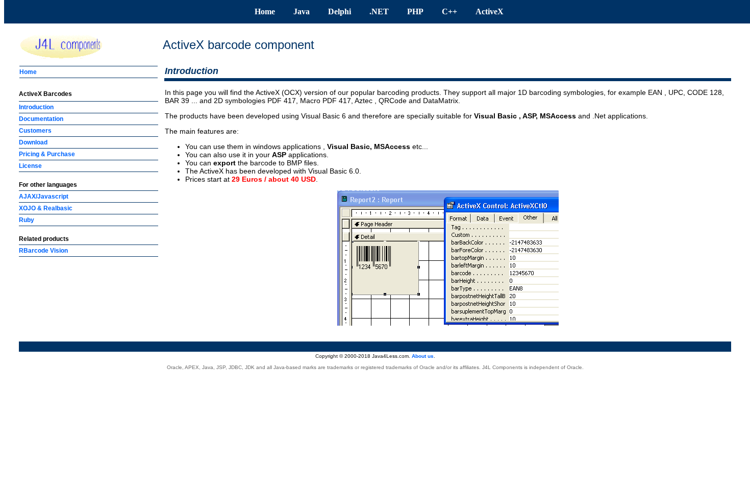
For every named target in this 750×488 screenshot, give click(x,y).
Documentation (41, 119)
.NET (379, 11)
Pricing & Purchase (47, 154)
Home (265, 11)
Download (33, 142)
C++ (449, 11)
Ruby (26, 220)
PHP (415, 11)
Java (301, 11)
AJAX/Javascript (43, 196)
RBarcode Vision (43, 250)
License (30, 165)
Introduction (36, 107)
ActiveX (490, 11)
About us (423, 356)
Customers (35, 130)
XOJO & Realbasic (45, 208)
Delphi (339, 11)
